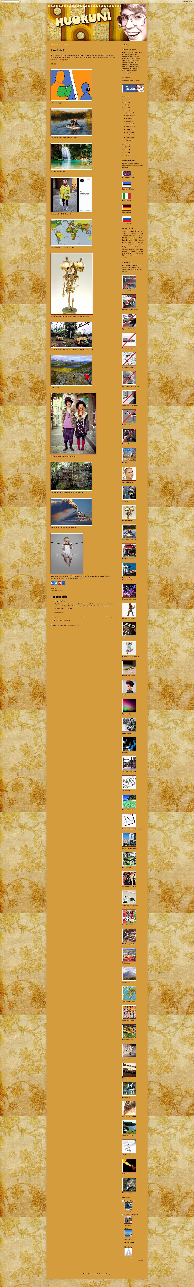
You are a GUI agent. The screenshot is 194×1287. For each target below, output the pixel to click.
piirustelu (125, 253)
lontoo (137, 247)
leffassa (141, 245)
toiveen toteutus (132, 256)
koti (135, 243)
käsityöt (140, 242)
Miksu (141, 247)
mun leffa (125, 249)
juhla (135, 240)
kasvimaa (141, 240)
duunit (124, 233)
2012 (126, 147)
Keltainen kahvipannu (131, 1215)
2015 (126, 108)
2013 (126, 144)
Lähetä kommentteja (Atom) (62, 620)
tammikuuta (129, 138)
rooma (141, 253)
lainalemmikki (126, 245)
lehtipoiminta (126, 247)
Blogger (108, 1274)
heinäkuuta (129, 124)
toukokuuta (129, 127)
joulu (130, 240)
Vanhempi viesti (111, 617)
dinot (141, 231)
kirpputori (126, 242)
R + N (134, 253)
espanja (141, 235)
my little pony (138, 249)
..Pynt (126, 1228)
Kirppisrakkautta (129, 1201)
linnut (133, 247)
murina (130, 249)
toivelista (59, 590)
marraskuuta (130, 116)
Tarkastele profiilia (127, 73)
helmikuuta (129, 135)
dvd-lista (134, 233)
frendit (125, 237)
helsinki (125, 240)
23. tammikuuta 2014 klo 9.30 (63, 608)
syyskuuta (129, 118)
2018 (126, 99)
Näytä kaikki (140, 1260)
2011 (126, 150)
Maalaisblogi (128, 1247)
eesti (142, 233)
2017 (126, 102)
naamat (124, 251)
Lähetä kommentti (58, 613)
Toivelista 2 (129, 140)
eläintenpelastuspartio (128, 235)
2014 (126, 110)
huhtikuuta (129, 129)
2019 (126, 97)
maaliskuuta (129, 132)
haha (141, 237)
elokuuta (128, 121)
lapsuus (136, 245)
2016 (126, 105)
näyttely (133, 251)
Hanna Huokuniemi (130, 50)
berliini (131, 231)
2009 (126, 155)
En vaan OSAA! (129, 1242)
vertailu (124, 258)
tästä (73, 57)
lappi (131, 245)
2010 (126, 152)
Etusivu (83, 617)
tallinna (124, 256)
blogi (137, 231)
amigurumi (125, 231)
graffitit (134, 238)
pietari (141, 251)
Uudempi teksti (55, 617)
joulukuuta (129, 113)
